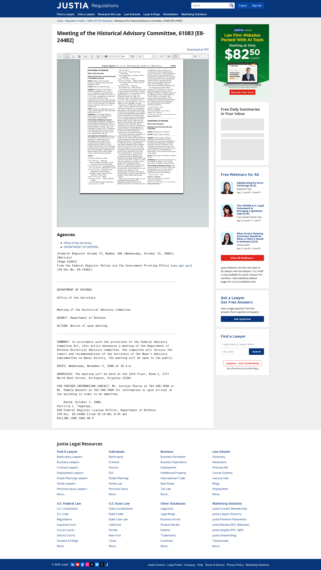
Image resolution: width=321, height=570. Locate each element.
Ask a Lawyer (86, 14)
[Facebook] (82, 564)
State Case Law (118, 519)
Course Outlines (222, 473)
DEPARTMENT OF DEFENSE (81, 247)
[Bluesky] (97, 564)
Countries (166, 541)
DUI (111, 473)
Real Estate (167, 483)
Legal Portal (174, 564)
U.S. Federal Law (69, 503)
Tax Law (165, 489)
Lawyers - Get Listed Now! (242, 363)
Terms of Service (215, 564)
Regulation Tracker (75, 20)
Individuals (117, 452)
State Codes (116, 514)
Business (166, 452)
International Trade (172, 478)
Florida (113, 530)
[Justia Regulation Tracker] (73, 6)
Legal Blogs (167, 514)
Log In (243, 5)
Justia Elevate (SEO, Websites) (230, 525)
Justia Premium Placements (229, 519)
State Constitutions (121, 508)
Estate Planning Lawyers (72, 478)
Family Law (115, 483)
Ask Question (242, 319)
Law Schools (132, 14)
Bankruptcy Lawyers (69, 457)
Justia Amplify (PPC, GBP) (227, 530)
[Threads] (92, 564)
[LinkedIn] (73, 564)
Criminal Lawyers (67, 467)
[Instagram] (87, 564)
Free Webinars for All (240, 174)
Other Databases (173, 503)
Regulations (64, 519)
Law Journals (220, 478)
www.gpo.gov (181, 265)
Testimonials (220, 541)
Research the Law (109, 14)
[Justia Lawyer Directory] (107, 564)
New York (115, 535)
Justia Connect (156, 564)
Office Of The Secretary (100, 20)
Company (189, 564)
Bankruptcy (116, 457)
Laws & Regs (151, 14)
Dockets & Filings (67, 541)
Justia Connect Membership (229, 508)
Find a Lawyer (66, 14)
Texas (112, 541)
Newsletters (170, 14)
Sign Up (256, 5)
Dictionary (218, 457)
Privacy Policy (235, 564)
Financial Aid (220, 467)
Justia (60, 20)
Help (200, 564)
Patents (165, 530)
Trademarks (168, 535)
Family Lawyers (66, 483)
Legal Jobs (167, 508)
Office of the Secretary (78, 243)
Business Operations (173, 462)
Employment (168, 467)
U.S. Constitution (67, 508)
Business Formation (173, 457)
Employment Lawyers (70, 473)
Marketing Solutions (194, 14)
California (115, 525)
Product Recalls (170, 525)
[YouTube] (78, 564)
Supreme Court (66, 525)
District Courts (66, 535)
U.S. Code (62, 514)
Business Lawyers (68, 462)
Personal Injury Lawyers (72, 489)
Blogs (216, 483)
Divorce (113, 467)
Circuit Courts (65, 530)
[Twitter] (102, 564)
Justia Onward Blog (224, 535)
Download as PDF (198, 49)
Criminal (114, 462)
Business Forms (170, 519)
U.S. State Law (119, 503)
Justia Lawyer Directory (226, 514)
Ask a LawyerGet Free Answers (237, 299)
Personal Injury (118, 489)
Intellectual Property (173, 473)
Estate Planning (118, 478)
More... (61, 494)
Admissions (219, 462)
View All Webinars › (242, 257)
